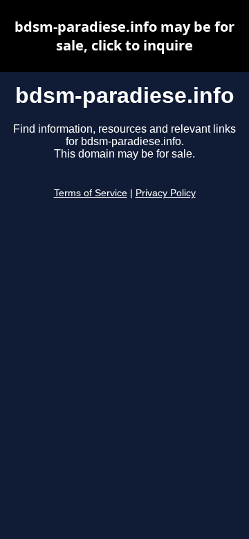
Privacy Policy (166, 193)
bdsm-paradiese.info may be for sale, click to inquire (124, 36)
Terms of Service (90, 193)
